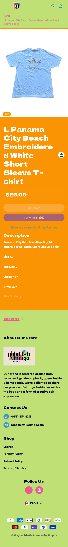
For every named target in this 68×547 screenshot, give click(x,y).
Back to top (11, 319)
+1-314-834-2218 (20, 416)
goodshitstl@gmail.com (27, 425)
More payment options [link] (34, 227)
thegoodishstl (22, 535)
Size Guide (10, 296)
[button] (53, 6)
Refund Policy (13, 461)
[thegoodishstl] (16, 5)
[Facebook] (29, 490)
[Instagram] (39, 490)
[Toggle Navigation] (7, 6)
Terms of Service (14, 468)
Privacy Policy (13, 454)
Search (8, 447)
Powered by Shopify (45, 535)
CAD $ (34, 503)
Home (6, 15)
